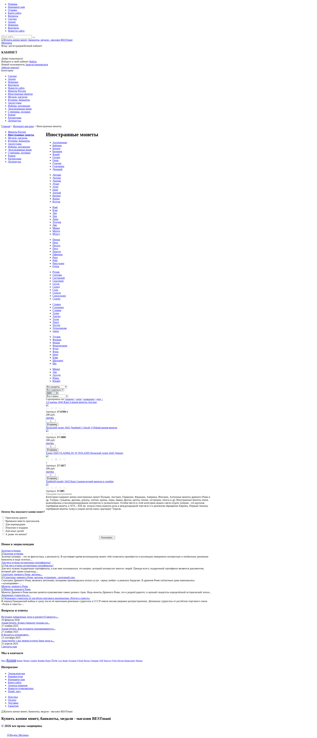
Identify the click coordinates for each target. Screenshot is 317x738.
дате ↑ (99, 399)
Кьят (55, 207)
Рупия (56, 272)
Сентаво (57, 275)
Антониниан (60, 142)
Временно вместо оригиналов (22, 521)
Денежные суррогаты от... (16, 595)
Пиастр (57, 251)
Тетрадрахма (60, 328)
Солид (56, 286)
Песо (55, 248)
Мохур (56, 231)
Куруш (56, 201)
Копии (65, 661)
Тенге (56, 322)
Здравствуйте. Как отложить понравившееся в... (28, 628)
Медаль (87, 661)
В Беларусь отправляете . (15, 634)
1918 (101, 661)
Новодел (107, 661)
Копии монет (129, 661)
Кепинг (57, 195)
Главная (5, 126)
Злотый (57, 192)
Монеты (139, 661)
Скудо (56, 283)
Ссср (60, 661)
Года (54, 660)
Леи (55, 216)
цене (79, 399)
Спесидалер (59, 295)
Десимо (57, 174)
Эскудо (57, 375)
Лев (55, 213)
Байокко (57, 145)
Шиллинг (58, 360)
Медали (120, 661)
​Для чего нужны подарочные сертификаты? (26, 562)
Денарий (57, 169)
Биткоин (57, 151)
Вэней (56, 154)
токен (56, 331)
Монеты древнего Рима (14, 586)
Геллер (56, 157)
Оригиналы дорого (16, 517)
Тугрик (57, 336)
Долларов (72, 661)
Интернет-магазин (23, 126)
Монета (26, 661)
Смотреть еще (9, 646)
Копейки (41, 661)
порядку (69, 399)
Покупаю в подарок (16, 527)
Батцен (56, 148)
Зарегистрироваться (36, 64)
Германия (95, 661)
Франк (56, 342)
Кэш (55, 210)
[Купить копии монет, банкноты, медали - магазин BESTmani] (36, 39)
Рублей (80, 661)
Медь (3, 661)
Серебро (33, 661)
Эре (55, 372)
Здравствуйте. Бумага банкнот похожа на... (25, 622)
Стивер (57, 304)
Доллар (57, 177)
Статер (56, 298)
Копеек (20, 661)
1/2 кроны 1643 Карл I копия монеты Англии (71, 402)
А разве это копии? (16, 534)
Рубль (56, 266)
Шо (54, 363)
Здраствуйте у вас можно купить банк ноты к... (27, 640)
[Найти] (34, 37)
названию (88, 399)
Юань (56, 378)
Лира (55, 219)
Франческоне (60, 345)
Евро (55, 189)
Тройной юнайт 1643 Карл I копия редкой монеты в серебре (80, 481)
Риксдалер (58, 263)
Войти (33, 61)
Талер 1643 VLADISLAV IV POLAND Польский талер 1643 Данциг (84, 453)
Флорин (57, 339)
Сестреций (59, 278)
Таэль (56, 319)
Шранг (56, 369)
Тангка (56, 316)
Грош (55, 160)
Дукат (56, 183)
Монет (48, 661)
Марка (56, 228)
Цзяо (55, 357)
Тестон (56, 325)
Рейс (55, 260)
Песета (56, 245)
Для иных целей (14, 531)
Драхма (57, 180)
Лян (55, 225)
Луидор (57, 222)
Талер (56, 313)
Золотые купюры (11, 550)
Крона (56, 198)
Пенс (55, 242)
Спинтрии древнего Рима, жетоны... (21, 574)
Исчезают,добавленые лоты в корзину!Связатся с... (30, 616)
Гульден (57, 163)
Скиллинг (58, 280)
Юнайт (56, 381)
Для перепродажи (15, 524)
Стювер (57, 310)
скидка (50, 417)
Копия (11, 660)
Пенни (56, 239)
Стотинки (58, 307)
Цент (55, 354)
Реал (55, 257)
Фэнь (55, 351)
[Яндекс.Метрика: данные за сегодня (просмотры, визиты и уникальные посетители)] (18, 735)
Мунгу (56, 234)
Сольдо (57, 292)
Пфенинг (58, 254)
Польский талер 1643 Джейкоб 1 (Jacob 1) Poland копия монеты (81, 427)
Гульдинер (58, 166)
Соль (55, 289)
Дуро (55, 186)
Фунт (56, 348)
